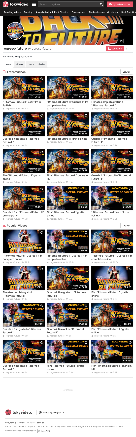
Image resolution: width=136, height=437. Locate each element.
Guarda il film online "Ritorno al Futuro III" (109, 140)
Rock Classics (61, 12)
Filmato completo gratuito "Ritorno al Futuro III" (107, 103)
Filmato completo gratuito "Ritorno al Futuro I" (18, 294)
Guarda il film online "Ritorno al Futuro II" (65, 331)
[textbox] (68, 4)
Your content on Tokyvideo (24, 426)
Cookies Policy (110, 426)
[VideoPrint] (43, 431)
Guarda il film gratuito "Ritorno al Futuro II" (22, 331)
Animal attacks (43, 12)
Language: (52, 412)
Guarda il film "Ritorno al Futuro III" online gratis (23, 214)
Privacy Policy (97, 426)
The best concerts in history (103, 12)
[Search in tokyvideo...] (101, 4)
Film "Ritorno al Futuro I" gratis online (109, 294)
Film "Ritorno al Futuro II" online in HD (111, 367)
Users (31, 64)
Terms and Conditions (46, 426)
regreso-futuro (12, 109)
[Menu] (34, 4)
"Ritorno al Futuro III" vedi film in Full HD (22, 103)
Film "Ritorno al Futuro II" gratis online (65, 214)
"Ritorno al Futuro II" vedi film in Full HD (110, 214)
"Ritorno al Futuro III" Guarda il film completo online (67, 103)
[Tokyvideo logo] (16, 5)
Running (28, 12)
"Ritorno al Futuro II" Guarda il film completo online (67, 257)
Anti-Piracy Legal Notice (79, 426)
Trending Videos (12, 12)
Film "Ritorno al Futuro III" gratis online (22, 177)
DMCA (120, 426)
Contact (8, 426)
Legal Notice (62, 426)
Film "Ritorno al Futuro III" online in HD (67, 177)
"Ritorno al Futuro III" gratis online (67, 138)
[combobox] (71, 4)
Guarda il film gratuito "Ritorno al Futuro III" (111, 177)
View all (126, 71)
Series (41, 64)
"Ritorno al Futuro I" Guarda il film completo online (22, 257)
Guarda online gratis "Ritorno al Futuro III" (21, 140)
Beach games (78, 12)
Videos (19, 64)
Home (8, 64)
